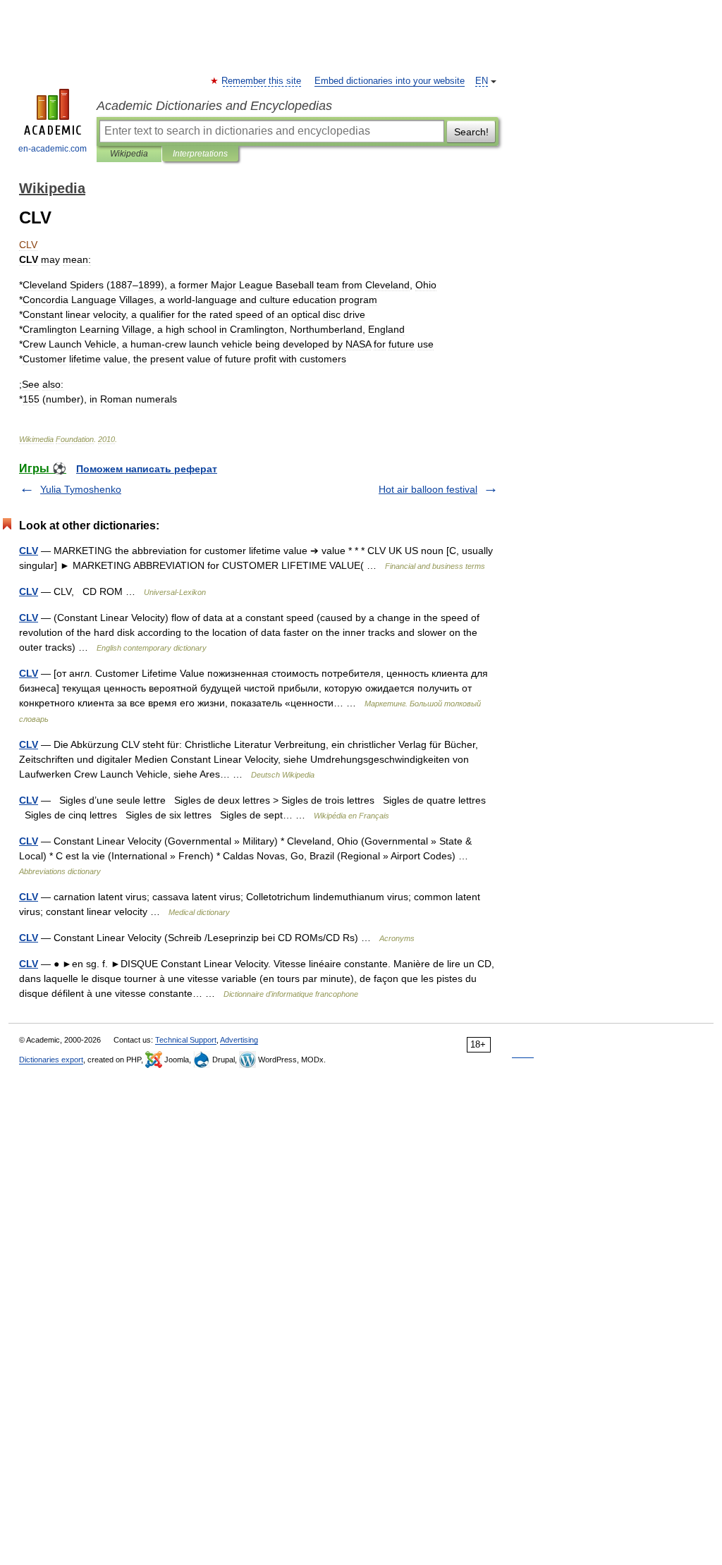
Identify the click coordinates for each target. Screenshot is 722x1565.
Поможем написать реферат (146, 468)
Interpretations (200, 154)
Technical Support (185, 1040)
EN (481, 81)
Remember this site (262, 81)
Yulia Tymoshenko (80, 489)
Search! (471, 131)
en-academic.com (52, 149)
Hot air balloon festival (428, 489)
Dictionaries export (51, 1059)
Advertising (239, 1040)
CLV (28, 550)
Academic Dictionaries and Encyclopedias (214, 106)
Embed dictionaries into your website (389, 81)
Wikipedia (129, 154)
